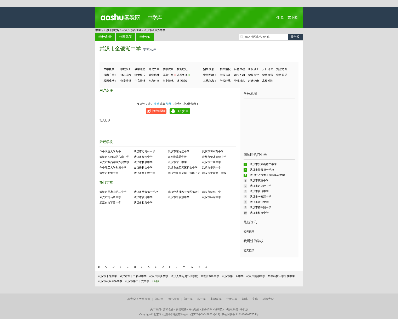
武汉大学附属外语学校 (184, 276)
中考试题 (232, 299)
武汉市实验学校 (158, 276)
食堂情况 (125, 80)
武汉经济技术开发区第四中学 (267, 175)
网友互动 (239, 74)
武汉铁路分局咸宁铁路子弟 (184, 173)
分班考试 (267, 69)
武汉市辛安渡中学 (144, 173)
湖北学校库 (113, 30)
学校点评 (253, 74)
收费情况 (140, 74)
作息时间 (154, 80)
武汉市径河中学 (143, 156)
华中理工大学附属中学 (113, 167)
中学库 (279, 17)
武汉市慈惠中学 (211, 191)
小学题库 (216, 299)
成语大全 (268, 299)
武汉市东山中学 (177, 162)
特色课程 (239, 69)
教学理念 (140, 69)
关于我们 (155, 309)
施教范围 (281, 69)
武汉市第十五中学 (233, 276)
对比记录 (253, 80)
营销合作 (168, 309)
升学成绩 (154, 74)
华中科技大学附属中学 (281, 276)
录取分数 (168, 74)
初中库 (188, 299)
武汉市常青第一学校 (214, 173)
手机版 (244, 309)
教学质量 (168, 69)
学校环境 (225, 80)
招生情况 (225, 69)
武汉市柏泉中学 (143, 162)
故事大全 (144, 299)
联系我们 (232, 309)
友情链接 (181, 309)
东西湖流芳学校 (177, 156)
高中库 (292, 17)
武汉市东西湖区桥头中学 (183, 167)
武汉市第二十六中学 (137, 281)
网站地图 (194, 309)
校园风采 (125, 37)
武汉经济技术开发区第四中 (184, 191)
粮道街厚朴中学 (209, 276)
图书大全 (174, 299)
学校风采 (281, 74)
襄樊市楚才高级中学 (214, 156)
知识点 (159, 299)
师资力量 (154, 69)
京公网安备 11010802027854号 (240, 314)
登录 (168, 103)
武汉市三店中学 (211, 162)
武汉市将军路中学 (213, 151)
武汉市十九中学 (107, 276)
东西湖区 (135, 30)
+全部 (155, 281)
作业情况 (168, 80)
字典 (255, 299)
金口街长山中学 (143, 167)
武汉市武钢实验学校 (110, 281)
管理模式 (239, 80)
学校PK (145, 37)
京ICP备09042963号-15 (205, 314)
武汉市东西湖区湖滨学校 (114, 162)
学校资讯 (267, 74)
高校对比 (267, 80)
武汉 (125, 30)
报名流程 (125, 74)
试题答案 (182, 74)
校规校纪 (182, 69)
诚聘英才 (219, 309)
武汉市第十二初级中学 (133, 276)
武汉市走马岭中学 (144, 151)
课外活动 (182, 80)
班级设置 (253, 69)
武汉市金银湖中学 (154, 30)
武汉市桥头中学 (211, 167)
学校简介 (125, 69)
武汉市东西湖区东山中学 (114, 156)
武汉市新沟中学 (109, 173)
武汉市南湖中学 (255, 276)
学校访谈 (225, 74)
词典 (245, 299)
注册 (156, 103)
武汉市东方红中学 (178, 151)
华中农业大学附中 (110, 151)
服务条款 (206, 309)
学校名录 (105, 37)
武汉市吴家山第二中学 (113, 191)
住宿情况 (140, 80)
